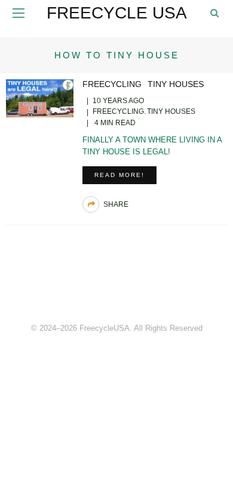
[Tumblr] (143, 287)
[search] (214, 13)
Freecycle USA (117, 13)
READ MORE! (119, 175)
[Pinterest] (116, 287)
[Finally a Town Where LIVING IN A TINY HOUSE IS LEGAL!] (39, 97)
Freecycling (112, 84)
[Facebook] (90, 287)
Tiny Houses (176, 84)
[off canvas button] (18, 13)
